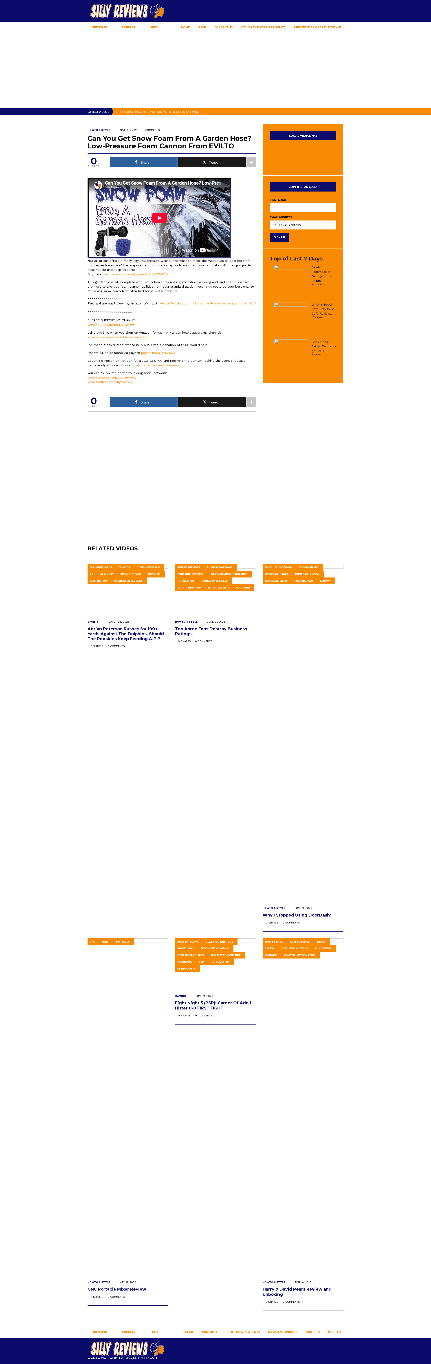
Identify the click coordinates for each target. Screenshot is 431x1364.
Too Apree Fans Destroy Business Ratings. (211, 631)
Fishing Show (186, 581)
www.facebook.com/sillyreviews (112, 377)
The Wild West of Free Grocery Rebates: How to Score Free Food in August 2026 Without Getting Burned (198, 112)
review (269, 948)
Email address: (281, 217)
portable (122, 941)
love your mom (300, 941)
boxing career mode (219, 941)
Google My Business (214, 581)
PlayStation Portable (226, 955)
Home (185, 27)
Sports (93, 621)
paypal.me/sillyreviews (158, 353)
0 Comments (151, 130)
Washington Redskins (128, 581)
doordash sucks (276, 581)
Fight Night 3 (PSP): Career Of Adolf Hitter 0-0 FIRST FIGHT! (213, 1005)
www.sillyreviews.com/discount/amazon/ (119, 337)
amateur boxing (188, 941)
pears (321, 941)
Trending (99, 27)
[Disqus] (172, 473)
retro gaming (186, 968)
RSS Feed (334, 1332)
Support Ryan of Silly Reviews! (317, 27)
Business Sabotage (219, 567)
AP (91, 574)
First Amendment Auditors (229, 574)
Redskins (154, 574)
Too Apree (243, 587)
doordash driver (276, 574)
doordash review (307, 574)
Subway (325, 581)
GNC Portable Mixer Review (117, 1289)
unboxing (271, 955)
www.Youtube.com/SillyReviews (111, 324)
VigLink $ (313, 1332)
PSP (201, 962)
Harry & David (274, 941)
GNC (92, 941)
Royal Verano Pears (294, 948)
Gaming (180, 996)
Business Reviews (188, 567)
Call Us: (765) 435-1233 (244, 1332)
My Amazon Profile (283, 1332)
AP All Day (107, 574)
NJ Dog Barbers (218, 587)
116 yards (124, 567)
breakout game (130, 574)
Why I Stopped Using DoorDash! (297, 915)
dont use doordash (278, 567)
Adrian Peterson (148, 567)
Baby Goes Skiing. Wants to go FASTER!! (324, 346)
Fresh (155, 27)
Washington (98, 581)
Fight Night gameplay (215, 948)
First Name (278, 200)
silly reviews (323, 948)
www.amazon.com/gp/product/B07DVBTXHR (138, 274)
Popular (128, 27)
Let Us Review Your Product (263, 27)
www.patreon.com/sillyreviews (156, 365)
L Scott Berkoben (189, 587)
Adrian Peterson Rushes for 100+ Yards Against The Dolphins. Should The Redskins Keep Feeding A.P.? (126, 633)
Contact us (223, 27)
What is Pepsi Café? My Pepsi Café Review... (323, 309)
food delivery (303, 581)
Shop (202, 27)
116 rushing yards (101, 567)
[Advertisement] (215, 74)
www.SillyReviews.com (299, 955)
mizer (105, 941)
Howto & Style (99, 130)
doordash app (309, 567)
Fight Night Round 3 (190, 955)
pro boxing (184, 962)
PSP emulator (220, 962)
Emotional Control (190, 574)
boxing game (185, 948)
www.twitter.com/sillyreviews (110, 382)
